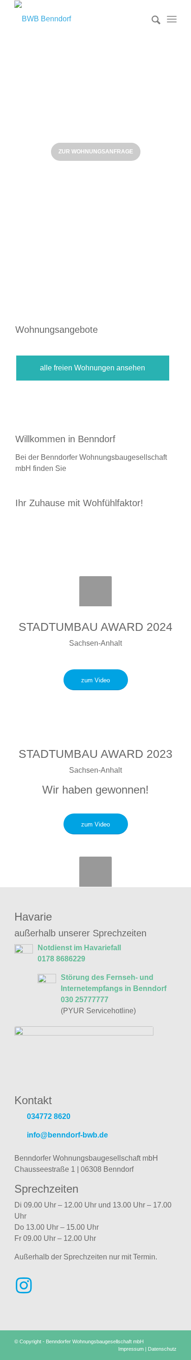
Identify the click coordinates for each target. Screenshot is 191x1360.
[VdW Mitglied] (83, 1055)
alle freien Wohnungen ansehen (92, 368)
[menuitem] (151, 19)
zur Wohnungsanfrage (95, 151)
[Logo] (79, 19)
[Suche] (151, 19)
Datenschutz (162, 1349)
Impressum (131, 1349)
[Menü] (172, 19)
